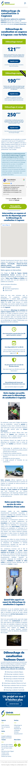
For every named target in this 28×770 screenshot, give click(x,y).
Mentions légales (5, 764)
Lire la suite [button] (6, 194)
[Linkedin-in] (19, 745)
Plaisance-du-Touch (22, 263)
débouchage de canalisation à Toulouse (16, 663)
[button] (26, 187)
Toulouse (3, 263)
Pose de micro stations (7, 744)
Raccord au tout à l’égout (7, 751)
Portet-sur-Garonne (22, 265)
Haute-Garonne (5, 725)
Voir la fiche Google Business (12, 288)
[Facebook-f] (15, 745)
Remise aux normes (6, 756)
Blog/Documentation (6, 737)
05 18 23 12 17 (8, 287)
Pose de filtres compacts (7, 746)
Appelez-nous (14, 61)
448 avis (17, 200)
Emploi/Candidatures (6, 736)
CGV (25, 764)
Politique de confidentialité (17, 764)
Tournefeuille (11, 263)
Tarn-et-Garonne (5, 727)
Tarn (2, 728)
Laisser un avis (8, 290)
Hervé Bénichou (11, 179)
